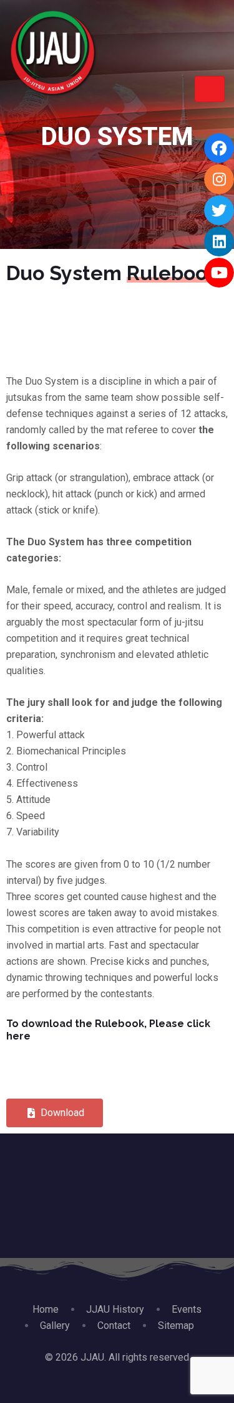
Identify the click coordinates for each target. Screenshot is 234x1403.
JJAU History (115, 1309)
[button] (54, 1113)
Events (187, 1309)
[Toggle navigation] (210, 89)
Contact (113, 1325)
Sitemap (176, 1325)
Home (45, 1309)
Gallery (55, 1325)
